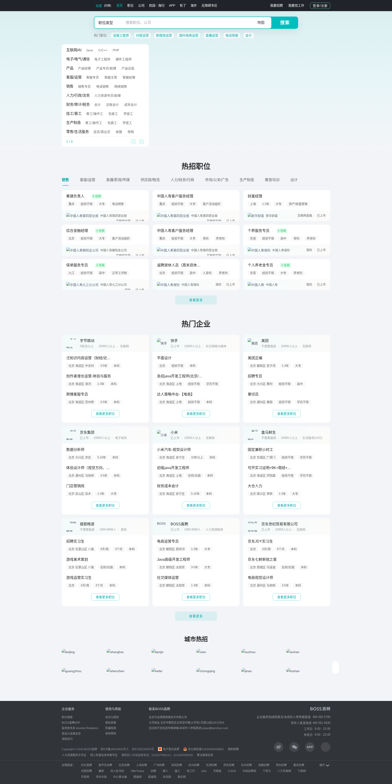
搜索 (285, 22)
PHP (116, 50)
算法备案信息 (205, 755)
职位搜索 (67, 717)
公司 (141, 5)
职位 (130, 5)
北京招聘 (124, 765)
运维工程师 (121, 35)
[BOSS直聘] (73, 5)
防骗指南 (110, 728)
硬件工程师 (124, 59)
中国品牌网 (249, 771)
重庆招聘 (298, 765)
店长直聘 (86, 765)
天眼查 (217, 771)
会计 (248, 35)
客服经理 (128, 77)
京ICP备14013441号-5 (114, 749)
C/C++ (102, 50)
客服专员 (92, 77)
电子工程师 (102, 59)
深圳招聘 (176, 765)
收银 (119, 132)
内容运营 (142, 35)
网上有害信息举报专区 (104, 755)
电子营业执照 (170, 749)
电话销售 (102, 86)
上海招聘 (141, 765)
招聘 (153, 771)
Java (89, 50)
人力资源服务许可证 (74, 755)
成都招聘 (263, 765)
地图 (261, 23)
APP (172, 5)
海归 (161, 5)
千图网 (302, 771)
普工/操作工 (94, 114)
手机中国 (101, 777)
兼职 (101, 771)
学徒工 (128, 114)
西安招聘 (228, 765)
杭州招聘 (194, 765)
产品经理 (84, 68)
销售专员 (84, 86)
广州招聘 (159, 765)
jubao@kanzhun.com (215, 728)
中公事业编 (120, 777)
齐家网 (85, 777)
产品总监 (128, 68)
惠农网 (182, 777)
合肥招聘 (86, 771)
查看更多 (196, 300)
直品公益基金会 (71, 733)
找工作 (191, 771)
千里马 (267, 771)
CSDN (232, 771)
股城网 (152, 777)
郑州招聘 (281, 765)
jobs (204, 771)
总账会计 (112, 104)
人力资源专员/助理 (107, 95)
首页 (119, 5)
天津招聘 (211, 765)
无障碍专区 (209, 5)
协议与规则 (112, 717)
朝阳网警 (233, 749)
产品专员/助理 (106, 68)
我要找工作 (296, 5)
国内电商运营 (188, 35)
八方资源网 (284, 771)
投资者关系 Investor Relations (80, 728)
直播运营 (212, 35)
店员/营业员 (101, 132)
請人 (165, 771)
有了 (183, 5)
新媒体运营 (164, 35)
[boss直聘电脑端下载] (325, 747)
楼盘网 (137, 777)
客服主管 (110, 77)
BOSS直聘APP (71, 722)
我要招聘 (276, 5)
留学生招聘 (105, 765)
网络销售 (120, 86)
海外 (194, 5)
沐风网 (167, 777)
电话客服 (231, 35)
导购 (130, 132)
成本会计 (130, 104)
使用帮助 (110, 733)
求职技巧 (67, 739)
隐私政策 (110, 722)
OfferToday (137, 771)
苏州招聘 (246, 765)
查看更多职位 (105, 413)
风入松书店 (117, 771)
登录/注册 (320, 5)
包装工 (113, 114)
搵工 (177, 771)
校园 (152, 5)
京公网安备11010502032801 (205, 749)
